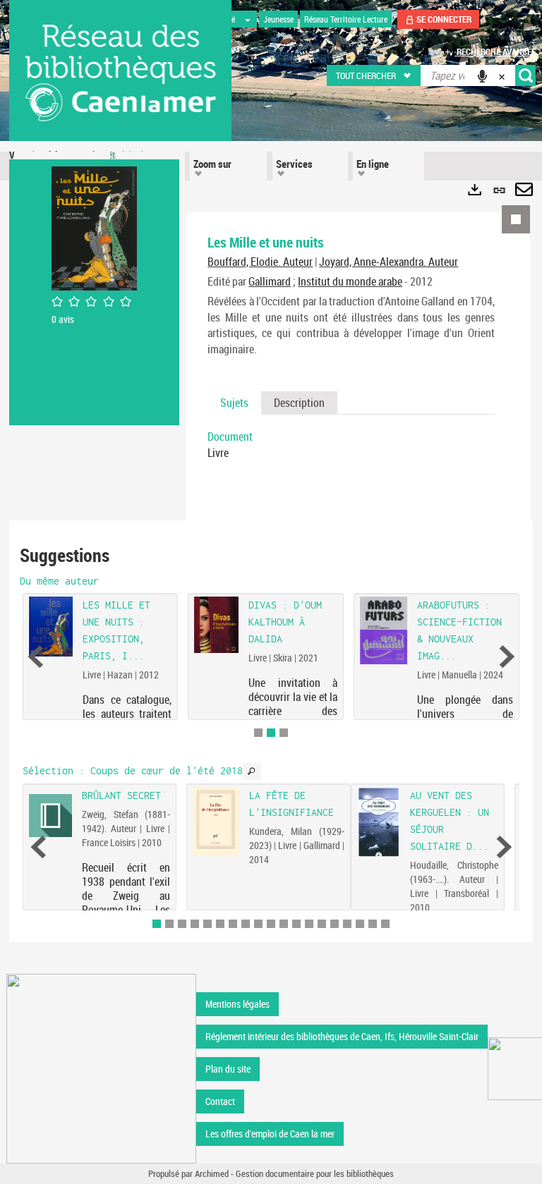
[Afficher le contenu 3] (283, 732)
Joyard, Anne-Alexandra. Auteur (388, 261)
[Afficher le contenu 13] (309, 924)
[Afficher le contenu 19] (385, 924)
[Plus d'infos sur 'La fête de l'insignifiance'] (216, 821)
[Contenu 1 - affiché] (156, 924)
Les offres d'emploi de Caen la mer (270, 1133)
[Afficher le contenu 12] (296, 924)
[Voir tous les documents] (252, 771)
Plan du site (228, 1068)
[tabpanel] (351, 445)
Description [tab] (299, 402)
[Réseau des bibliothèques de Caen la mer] (101, 1068)
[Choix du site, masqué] (248, 19)
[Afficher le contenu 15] (334, 924)
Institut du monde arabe (350, 281)
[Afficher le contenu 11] (283, 924)
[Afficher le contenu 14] (322, 924)
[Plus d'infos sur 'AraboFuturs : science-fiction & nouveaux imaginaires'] (383, 630)
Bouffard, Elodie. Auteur (260, 261)
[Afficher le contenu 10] (271, 924)
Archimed (212, 1173)
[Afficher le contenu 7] (233, 924)
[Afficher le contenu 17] (360, 924)
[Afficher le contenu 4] (195, 924)
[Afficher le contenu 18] (372, 924)
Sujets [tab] (234, 402)
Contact (220, 1101)
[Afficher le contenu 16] (347, 924)
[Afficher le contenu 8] (245, 924)
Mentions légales (237, 1004)
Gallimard (269, 281)
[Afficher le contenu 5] (207, 924)
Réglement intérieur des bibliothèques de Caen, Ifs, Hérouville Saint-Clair (341, 1036)
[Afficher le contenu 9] (258, 924)
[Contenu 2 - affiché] (271, 732)
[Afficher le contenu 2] (169, 924)
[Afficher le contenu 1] (258, 732)
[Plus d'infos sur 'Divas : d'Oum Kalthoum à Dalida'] (216, 625)
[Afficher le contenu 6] (220, 924)
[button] (374, 75)
